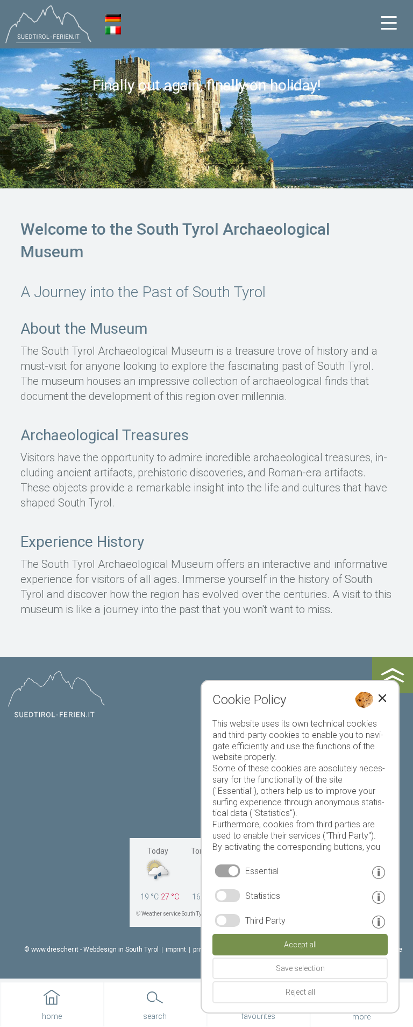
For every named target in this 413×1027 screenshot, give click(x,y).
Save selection (300, 968)
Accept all (300, 944)
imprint (176, 949)
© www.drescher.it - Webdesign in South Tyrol (91, 949)
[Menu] (388, 23)
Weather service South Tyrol (174, 914)
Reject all (300, 992)
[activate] (227, 895)
